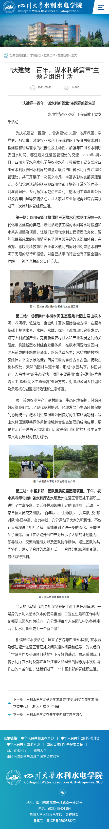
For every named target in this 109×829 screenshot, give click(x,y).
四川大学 (40, 750)
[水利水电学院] (42, 7)
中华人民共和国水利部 (23, 744)
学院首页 (35, 55)
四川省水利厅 (17, 750)
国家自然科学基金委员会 (65, 744)
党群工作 (49, 55)
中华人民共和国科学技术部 (80, 738)
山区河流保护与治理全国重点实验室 (33, 756)
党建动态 (63, 55)
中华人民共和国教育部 (37, 738)
